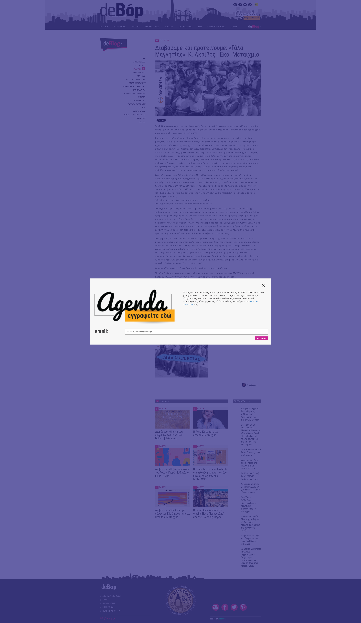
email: (101, 331)
